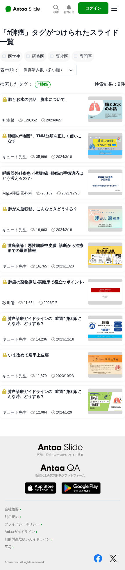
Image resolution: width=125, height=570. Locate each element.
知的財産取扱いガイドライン (27, 539)
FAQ (8, 547)
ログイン (93, 8)
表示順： (9, 70)
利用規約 (12, 517)
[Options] (114, 8)
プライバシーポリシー (22, 524)
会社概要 (12, 509)
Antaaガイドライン (20, 532)
